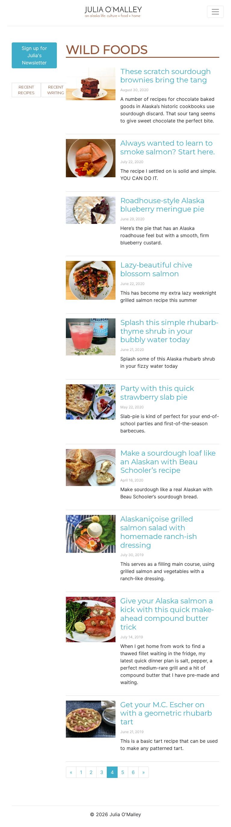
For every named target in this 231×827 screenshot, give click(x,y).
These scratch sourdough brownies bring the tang (165, 76)
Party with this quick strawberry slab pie (157, 392)
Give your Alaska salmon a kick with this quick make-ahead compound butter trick (167, 613)
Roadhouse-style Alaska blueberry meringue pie (162, 205)
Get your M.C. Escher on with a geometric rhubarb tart (166, 713)
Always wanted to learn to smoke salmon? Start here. (167, 147)
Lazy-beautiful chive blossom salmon (156, 269)
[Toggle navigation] (215, 12)
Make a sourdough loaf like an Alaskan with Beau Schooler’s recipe (168, 462)
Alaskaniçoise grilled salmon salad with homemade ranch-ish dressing (158, 532)
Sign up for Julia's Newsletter (34, 55)
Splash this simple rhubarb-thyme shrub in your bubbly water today (169, 331)
